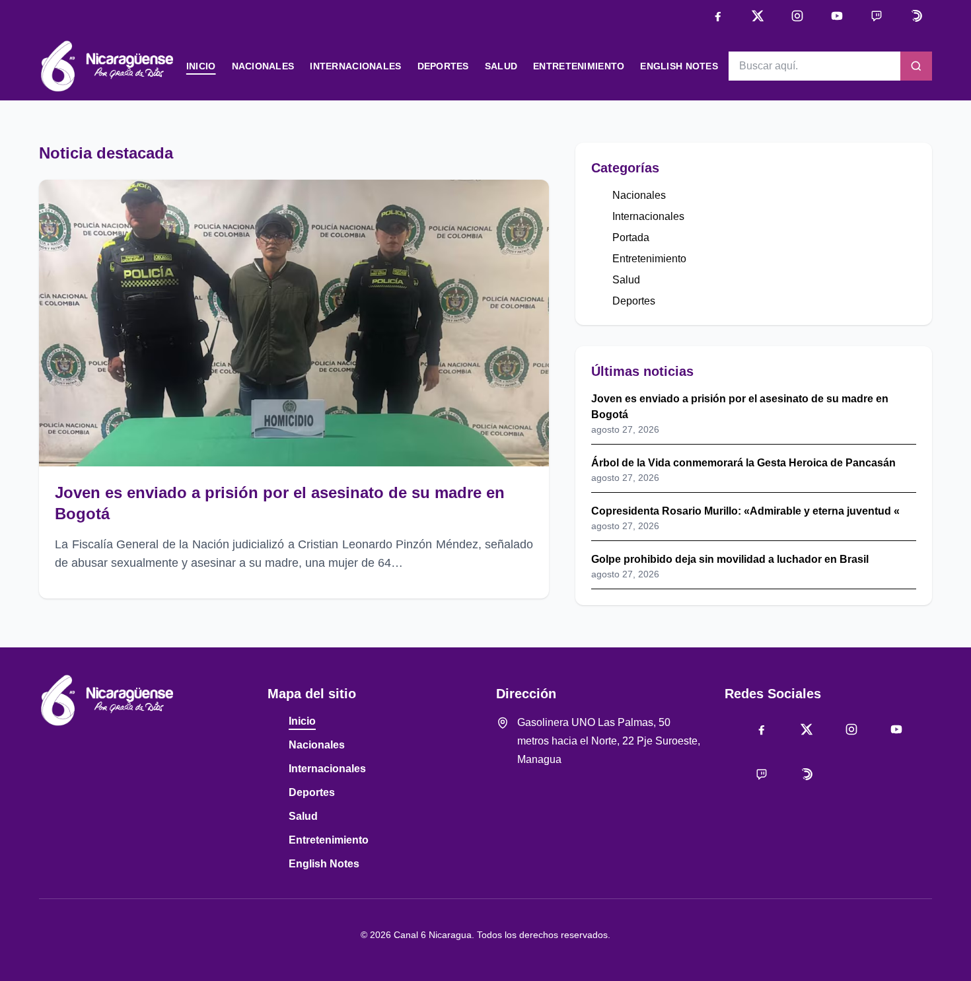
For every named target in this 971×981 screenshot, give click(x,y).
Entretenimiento (578, 66)
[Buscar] (916, 66)
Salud (501, 66)
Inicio (201, 66)
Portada (630, 237)
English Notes (679, 66)
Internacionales (355, 66)
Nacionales (263, 66)
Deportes (443, 66)
